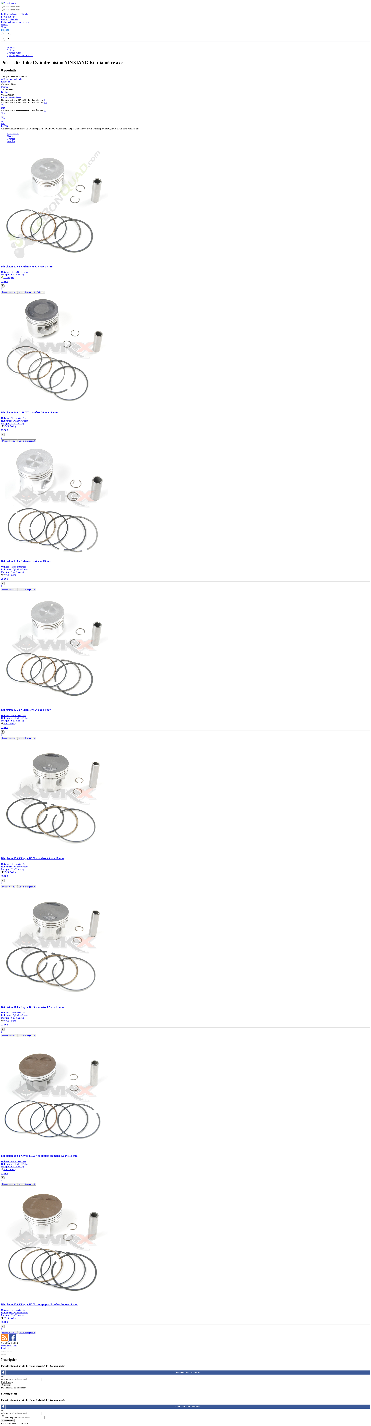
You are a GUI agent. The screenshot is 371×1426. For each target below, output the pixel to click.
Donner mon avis (9, 292)
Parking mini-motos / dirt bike (14, 14)
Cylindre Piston (14, 53)
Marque (4, 87)
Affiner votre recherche (11, 79)
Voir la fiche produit (31, 292)
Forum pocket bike (9, 19)
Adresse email (7, 1379)
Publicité (5, 1348)
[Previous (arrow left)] (2, 1354)
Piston (10, 136)
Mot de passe (7, 1382)
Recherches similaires (11, 97)
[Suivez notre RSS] (5, 1340)
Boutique (5, 92)
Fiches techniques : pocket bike (15, 22)
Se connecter (20, 1387)
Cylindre (11, 50)
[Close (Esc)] (2, 1351)
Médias (4, 24)
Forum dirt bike (8, 17)
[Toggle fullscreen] (8, 1351)
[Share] (5, 1351)
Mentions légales (9, 1345)
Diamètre (11, 141)
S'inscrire (23, 1423)
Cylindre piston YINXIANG (20, 55)
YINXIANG (13, 133)
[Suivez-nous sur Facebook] (12, 1340)
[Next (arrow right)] (5, 1354)
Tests (3, 27)
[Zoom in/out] (11, 1351)
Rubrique (5, 81)
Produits (5, 30)
